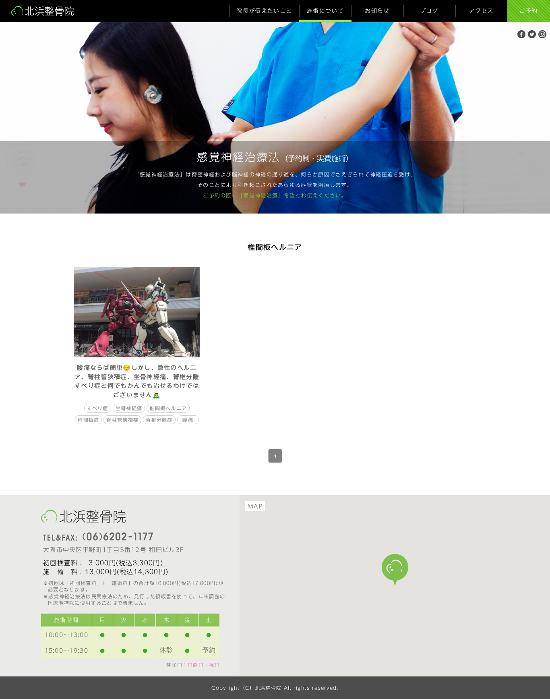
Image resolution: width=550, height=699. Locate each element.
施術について (325, 11)
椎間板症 (88, 419)
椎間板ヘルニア (168, 408)
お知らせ (377, 11)
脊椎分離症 (159, 419)
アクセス (481, 11)
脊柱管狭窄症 (122, 419)
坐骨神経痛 (129, 408)
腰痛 (187, 419)
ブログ (429, 11)
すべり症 (97, 408)
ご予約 (528, 11)
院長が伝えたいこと (264, 11)
